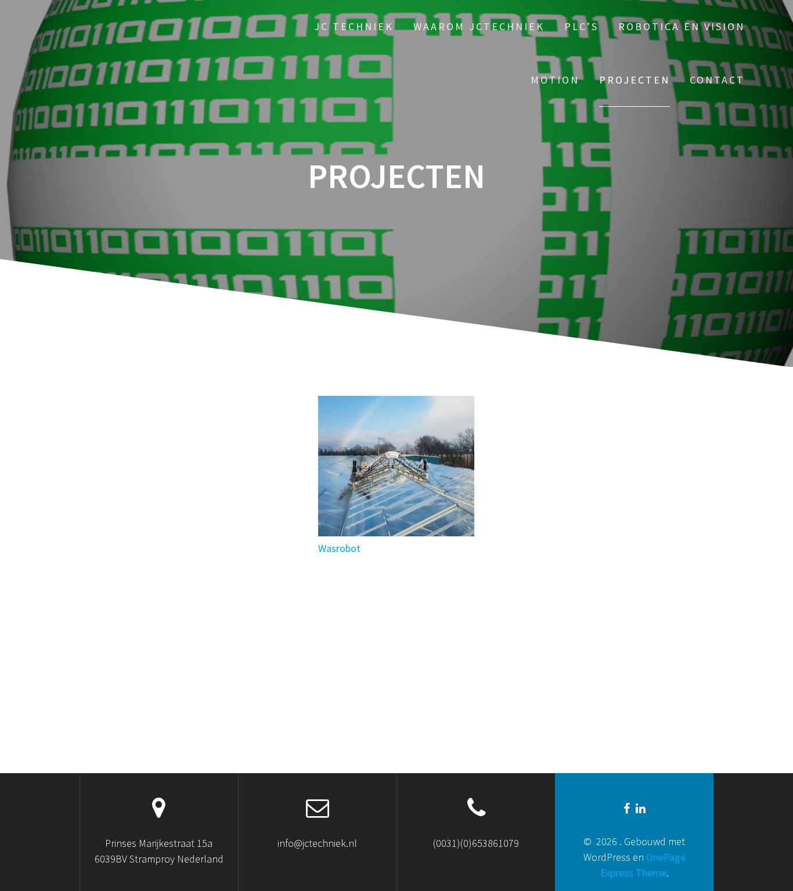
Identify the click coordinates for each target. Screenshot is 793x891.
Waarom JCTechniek (479, 26)
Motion (555, 79)
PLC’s (581, 26)
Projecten (634, 79)
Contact (717, 79)
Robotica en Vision (681, 26)
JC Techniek (354, 26)
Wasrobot (339, 548)
